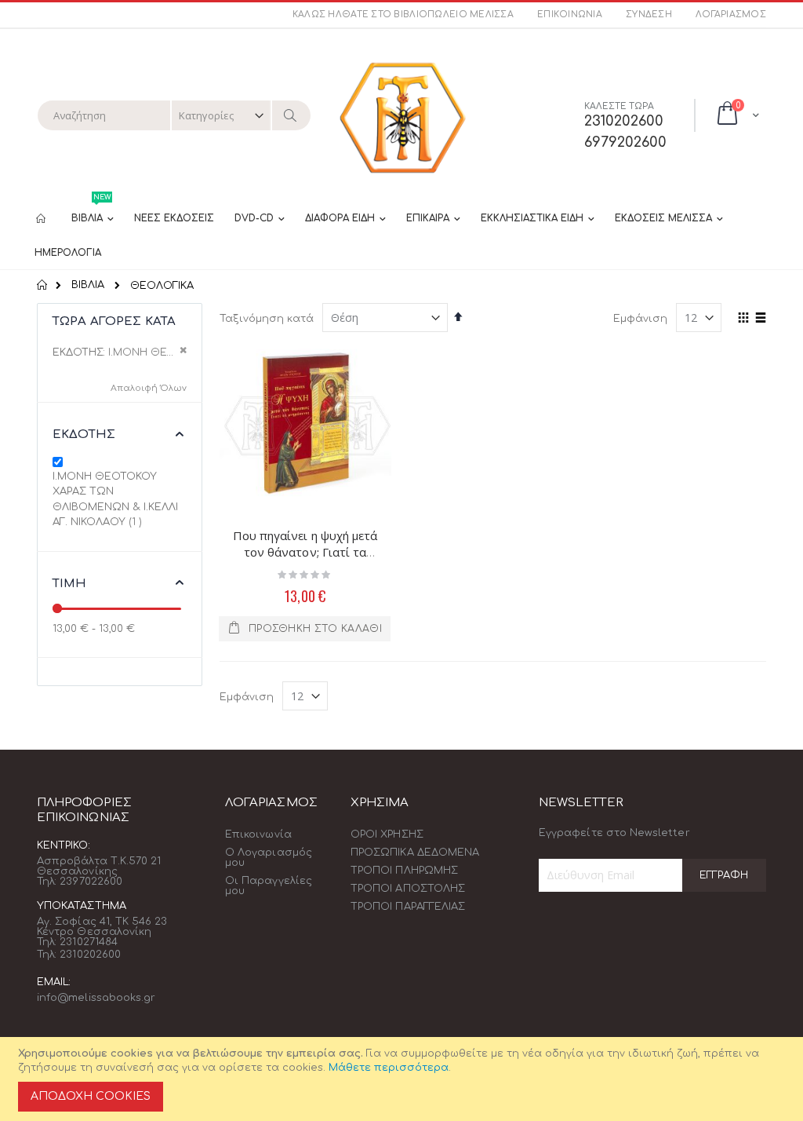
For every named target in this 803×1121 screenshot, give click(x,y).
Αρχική (43, 285)
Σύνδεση (649, 14)
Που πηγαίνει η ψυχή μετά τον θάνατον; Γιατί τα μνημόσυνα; (305, 552)
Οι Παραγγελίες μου (268, 885)
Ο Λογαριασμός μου (268, 857)
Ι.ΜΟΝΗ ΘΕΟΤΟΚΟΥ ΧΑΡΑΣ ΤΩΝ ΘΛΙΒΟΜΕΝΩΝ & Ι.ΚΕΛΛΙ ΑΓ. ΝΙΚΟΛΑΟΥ (115, 499)
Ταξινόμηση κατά (267, 318)
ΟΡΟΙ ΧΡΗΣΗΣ (387, 834)
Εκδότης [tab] (84, 434)
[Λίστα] (760, 319)
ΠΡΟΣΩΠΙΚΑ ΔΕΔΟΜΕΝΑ (415, 852)
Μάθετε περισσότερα (389, 1067)
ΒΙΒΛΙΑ (87, 285)
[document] (404, 1079)
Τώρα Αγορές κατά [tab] (114, 321)
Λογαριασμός (731, 14)
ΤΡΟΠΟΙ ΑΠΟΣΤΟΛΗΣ (408, 888)
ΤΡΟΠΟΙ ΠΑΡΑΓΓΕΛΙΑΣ (408, 906)
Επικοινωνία (569, 14)
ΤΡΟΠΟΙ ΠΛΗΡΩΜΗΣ (404, 870)
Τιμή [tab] (70, 583)
